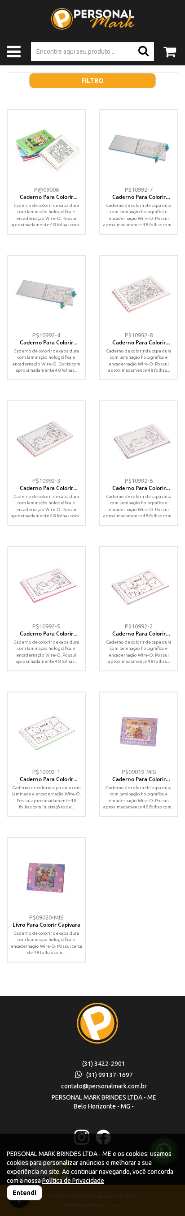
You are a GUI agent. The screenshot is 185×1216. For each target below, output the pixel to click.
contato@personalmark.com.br (104, 1086)
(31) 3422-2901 (103, 1063)
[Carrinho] (170, 48)
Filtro (92, 80)
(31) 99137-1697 (109, 1075)
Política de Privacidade (73, 1180)
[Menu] (14, 53)
